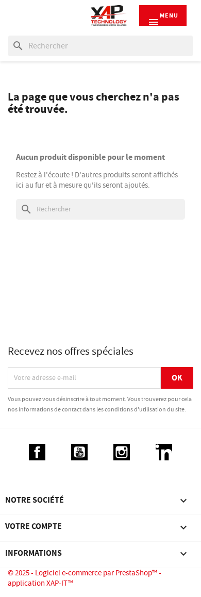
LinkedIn (164, 452)
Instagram (121, 452)
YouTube (79, 452)
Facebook (37, 452)
